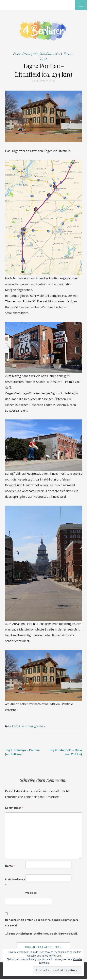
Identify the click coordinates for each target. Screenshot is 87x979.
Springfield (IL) (36, 726)
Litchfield (13, 726)
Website (31, 893)
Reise (67, 53)
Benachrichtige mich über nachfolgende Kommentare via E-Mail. (42, 922)
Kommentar (14, 807)
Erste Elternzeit (24, 53)
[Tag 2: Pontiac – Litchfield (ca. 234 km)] (43, 116)
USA (43, 59)
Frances (50, 80)
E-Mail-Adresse (15, 882)
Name (10, 866)
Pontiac (23, 726)
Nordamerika (50, 53)
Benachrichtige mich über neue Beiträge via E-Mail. (43, 933)
